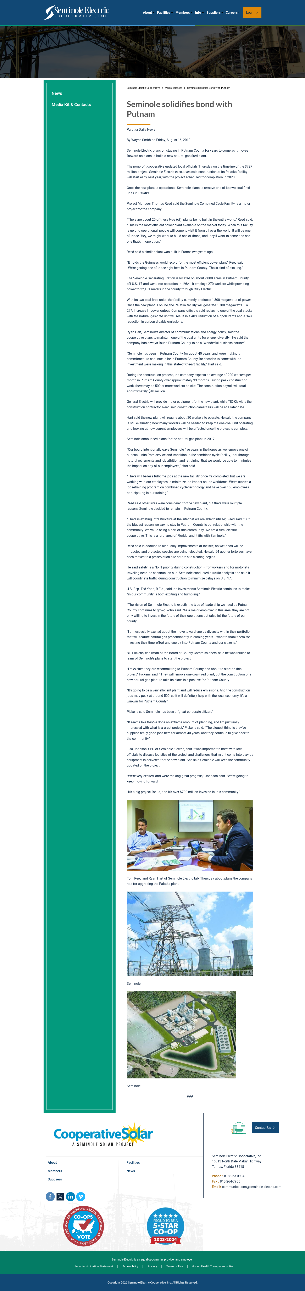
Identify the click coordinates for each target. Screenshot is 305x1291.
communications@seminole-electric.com (251, 1187)
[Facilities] (164, 1163)
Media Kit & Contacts (71, 104)
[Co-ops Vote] (83, 1207)
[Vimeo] (80, 1196)
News (57, 93)
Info (198, 13)
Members (183, 13)
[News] (164, 1171)
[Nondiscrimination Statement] (92, 1266)
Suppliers (213, 13)
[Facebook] (50, 1196)
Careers (232, 13)
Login (250, 13)
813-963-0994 (234, 1176)
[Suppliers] (85, 1179)
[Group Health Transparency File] (209, 1266)
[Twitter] (60, 1196)
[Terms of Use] (171, 1266)
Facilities (163, 13)
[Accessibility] (127, 1266)
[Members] (85, 1171)
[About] (85, 1163)
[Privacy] (149, 1266)
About (147, 13)
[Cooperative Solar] (103, 1123)
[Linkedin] (70, 1196)
